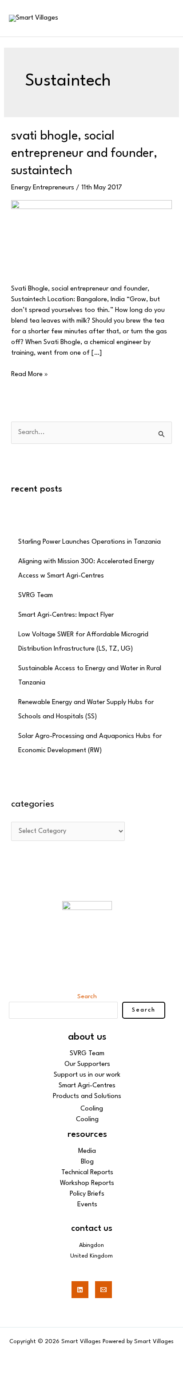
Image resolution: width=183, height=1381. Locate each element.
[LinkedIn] (80, 1289)
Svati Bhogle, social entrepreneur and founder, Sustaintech (84, 153)
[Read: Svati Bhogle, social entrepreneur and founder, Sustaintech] (91, 236)
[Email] (103, 1289)
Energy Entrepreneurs (42, 187)
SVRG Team (35, 595)
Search (87, 996)
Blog (87, 1162)
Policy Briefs (87, 1194)
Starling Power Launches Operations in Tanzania (89, 542)
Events (87, 1204)
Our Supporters (87, 1064)
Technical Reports (87, 1172)
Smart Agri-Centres (87, 1085)
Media (87, 1151)
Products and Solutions (87, 1096)
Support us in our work (87, 1075)
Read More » (29, 373)
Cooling (91, 1109)
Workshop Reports (87, 1183)
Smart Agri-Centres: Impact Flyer (66, 615)
